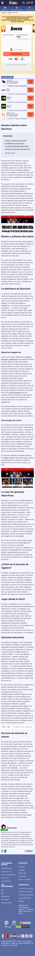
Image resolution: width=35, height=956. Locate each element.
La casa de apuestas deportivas (17, 146)
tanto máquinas (15, 392)
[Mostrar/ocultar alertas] (23, 3)
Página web (30, 81)
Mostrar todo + (10, 153)
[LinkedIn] (5, 851)
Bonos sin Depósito (17, 10)
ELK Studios (5, 899)
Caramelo (22, 867)
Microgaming (5, 896)
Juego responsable (25, 898)
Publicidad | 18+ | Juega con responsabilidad (17, 85)
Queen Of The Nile (24, 879)
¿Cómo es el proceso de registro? (17, 149)
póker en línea (9, 458)
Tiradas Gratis (29, 10)
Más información (16, 54)
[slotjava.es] (13, 3)
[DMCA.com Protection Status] (22, 926)
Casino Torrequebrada (8, 875)
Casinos (9, 12)
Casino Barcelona (6, 868)
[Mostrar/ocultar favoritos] (31, 3)
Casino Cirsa (5, 878)
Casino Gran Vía (6, 871)
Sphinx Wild (22, 873)
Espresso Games (6, 903)
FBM (2, 893)
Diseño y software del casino (15, 140)
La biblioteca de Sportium (14, 143)
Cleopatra (22, 870)
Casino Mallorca (6, 881)
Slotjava (3, 12)
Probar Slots (5, 10)
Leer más (29, 851)
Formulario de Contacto (26, 888)
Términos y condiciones (26, 895)
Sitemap (21, 901)
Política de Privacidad (25, 891)
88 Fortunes (22, 876)
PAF (2, 890)
